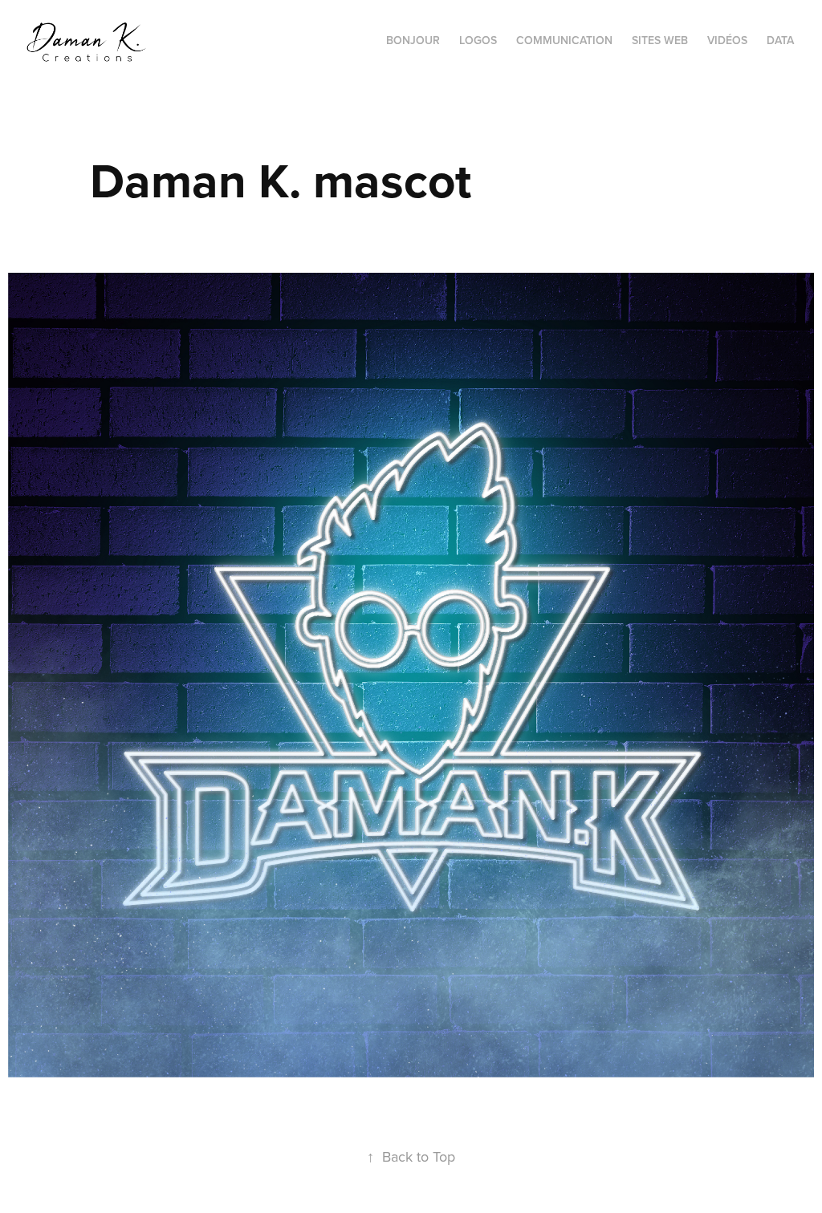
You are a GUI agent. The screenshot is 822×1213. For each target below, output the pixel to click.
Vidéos (727, 40)
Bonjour (413, 40)
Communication (564, 40)
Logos (478, 40)
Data (780, 40)
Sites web (660, 40)
